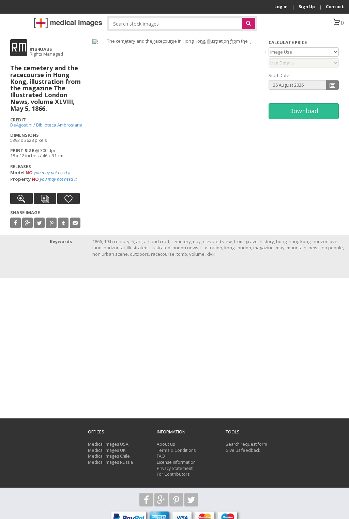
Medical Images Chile (109, 456)
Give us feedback (243, 450)
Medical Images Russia (110, 462)
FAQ (161, 456)
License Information (176, 462)
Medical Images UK (106, 450)
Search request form (246, 444)
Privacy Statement (175, 468)
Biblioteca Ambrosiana (59, 125)
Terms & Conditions (176, 450)
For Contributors (173, 474)
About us (166, 444)
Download (303, 111)
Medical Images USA (108, 444)
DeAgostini (21, 125)
